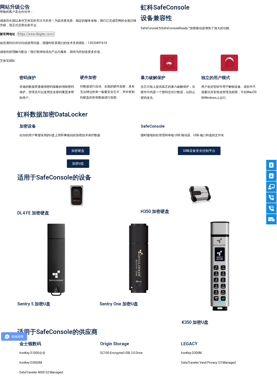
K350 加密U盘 (195, 322)
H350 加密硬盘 (155, 211)
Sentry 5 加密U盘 (33, 303)
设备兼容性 (156, 18)
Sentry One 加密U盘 (119, 303)
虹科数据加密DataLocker (52, 114)
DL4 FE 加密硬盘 (33, 212)
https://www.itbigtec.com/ (36, 34)
